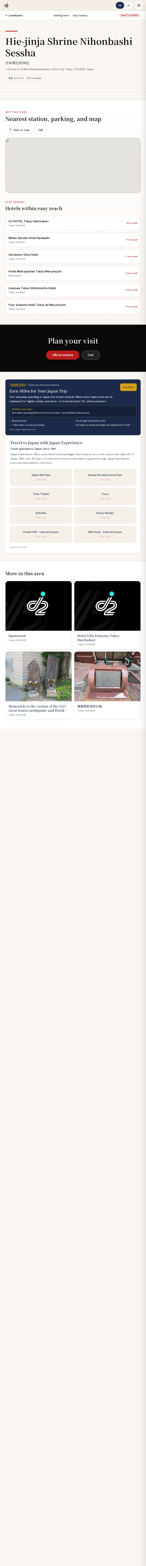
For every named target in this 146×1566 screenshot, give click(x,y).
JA (128, 5)
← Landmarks (13, 15)
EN (119, 5)
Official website (62, 355)
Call (40, 130)
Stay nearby (80, 15)
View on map (19, 130)
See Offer (128, 387)
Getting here (61, 15)
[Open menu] (139, 5)
